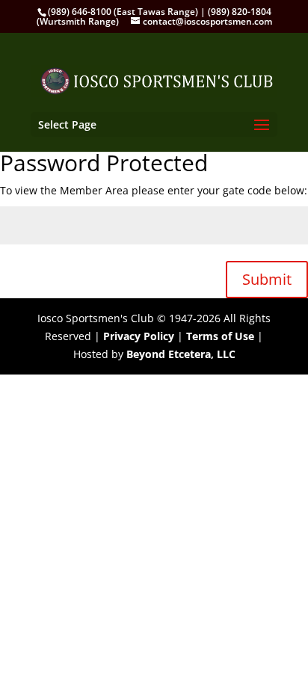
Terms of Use (220, 336)
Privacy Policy (138, 336)
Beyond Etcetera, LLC (180, 354)
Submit (267, 279)
